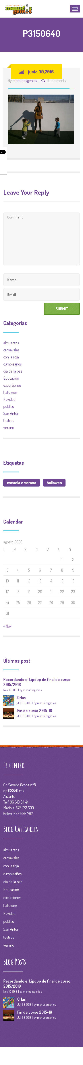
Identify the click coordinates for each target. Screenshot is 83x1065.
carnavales (11, 349)
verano (8, 427)
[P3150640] (41, 118)
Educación (11, 378)
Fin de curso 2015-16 (34, 710)
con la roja (11, 356)
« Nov (7, 626)
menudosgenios (25, 80)
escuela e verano (21, 482)
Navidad (9, 399)
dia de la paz (12, 371)
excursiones (12, 385)
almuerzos (11, 342)
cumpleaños (12, 364)
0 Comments (56, 80)
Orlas (21, 697)
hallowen (10, 392)
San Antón (11, 413)
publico (8, 406)
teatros (8, 420)
